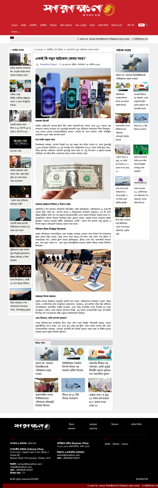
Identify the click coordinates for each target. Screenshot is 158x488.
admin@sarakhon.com (68, 455)
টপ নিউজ (59, 49)
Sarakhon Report (48, 64)
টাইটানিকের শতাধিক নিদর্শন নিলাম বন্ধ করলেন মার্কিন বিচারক (72, 367)
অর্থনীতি (43, 25)
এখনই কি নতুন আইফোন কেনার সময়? (82, 49)
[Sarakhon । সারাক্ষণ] (79, 10)
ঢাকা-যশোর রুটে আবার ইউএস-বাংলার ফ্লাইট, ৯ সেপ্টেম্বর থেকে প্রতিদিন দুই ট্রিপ (122, 195)
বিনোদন (53, 25)
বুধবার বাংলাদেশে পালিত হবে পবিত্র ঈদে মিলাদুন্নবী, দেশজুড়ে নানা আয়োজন (140, 164)
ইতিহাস (116, 444)
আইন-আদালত (66, 25)
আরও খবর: (40, 343)
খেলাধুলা (93, 424)
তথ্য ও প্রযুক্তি (81, 25)
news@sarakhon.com (21, 467)
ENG (141, 25)
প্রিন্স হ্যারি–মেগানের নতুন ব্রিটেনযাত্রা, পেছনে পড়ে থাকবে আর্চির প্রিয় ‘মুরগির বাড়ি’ (123, 227)
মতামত (14, 25)
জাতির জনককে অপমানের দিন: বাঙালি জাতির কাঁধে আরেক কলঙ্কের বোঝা (20, 72)
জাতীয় (23, 25)
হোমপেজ (93, 428)
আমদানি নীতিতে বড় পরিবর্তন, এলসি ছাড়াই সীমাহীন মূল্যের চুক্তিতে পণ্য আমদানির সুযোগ (141, 101)
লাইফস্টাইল (103, 25)
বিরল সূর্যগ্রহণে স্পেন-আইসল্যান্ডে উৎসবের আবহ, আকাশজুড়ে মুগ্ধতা (20, 306)
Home (40, 49)
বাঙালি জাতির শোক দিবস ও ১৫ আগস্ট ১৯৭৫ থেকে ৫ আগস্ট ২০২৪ (20, 128)
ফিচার (92, 25)
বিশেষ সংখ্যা (116, 25)
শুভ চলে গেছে (15, 151)
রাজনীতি (33, 25)
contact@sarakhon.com (29, 464)
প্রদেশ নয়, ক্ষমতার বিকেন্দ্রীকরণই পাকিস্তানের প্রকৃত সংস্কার (89, 39)
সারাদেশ (71, 428)
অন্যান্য (14, 31)
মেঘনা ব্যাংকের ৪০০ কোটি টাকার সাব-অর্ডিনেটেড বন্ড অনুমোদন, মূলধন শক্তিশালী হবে (141, 195)
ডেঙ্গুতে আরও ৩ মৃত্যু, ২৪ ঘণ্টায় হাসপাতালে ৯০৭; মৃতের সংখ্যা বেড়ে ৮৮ (122, 164)
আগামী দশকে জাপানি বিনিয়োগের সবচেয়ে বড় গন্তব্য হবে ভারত (20, 227)
